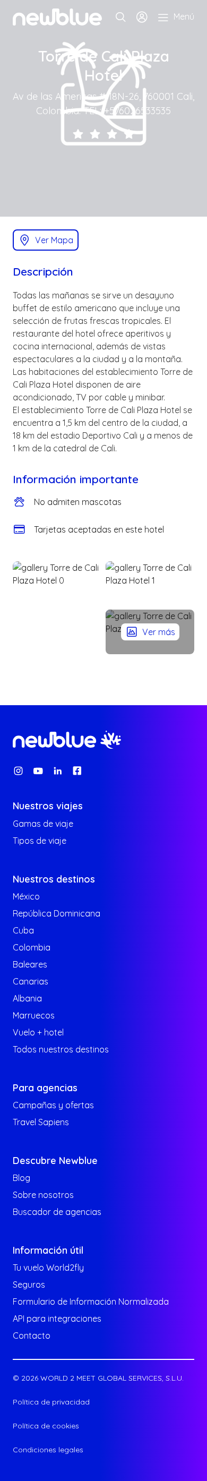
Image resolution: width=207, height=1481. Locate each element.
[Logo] (57, 16)
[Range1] (78, 133)
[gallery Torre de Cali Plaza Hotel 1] (150, 583)
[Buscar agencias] (120, 17)
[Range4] (129, 133)
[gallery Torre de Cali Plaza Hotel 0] (57, 607)
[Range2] (95, 133)
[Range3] (112, 133)
